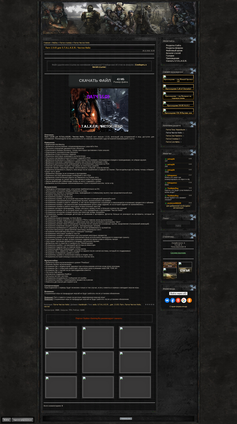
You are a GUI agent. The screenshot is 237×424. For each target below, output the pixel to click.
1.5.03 (116, 305)
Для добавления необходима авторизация (178, 207)
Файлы (55, 43)
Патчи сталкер (66, 43)
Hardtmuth (83, 305)
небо (95, 305)
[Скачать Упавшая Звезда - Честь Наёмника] (98, 372)
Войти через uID (178, 293)
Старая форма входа (178, 306)
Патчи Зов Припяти (174, 136)
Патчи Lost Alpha (172, 142)
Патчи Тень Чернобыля (175, 130)
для (111, 305)
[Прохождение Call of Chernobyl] (178, 87)
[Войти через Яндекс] (178, 300)
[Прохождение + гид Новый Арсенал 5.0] (178, 78)
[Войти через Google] (183, 300)
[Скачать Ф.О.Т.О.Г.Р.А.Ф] (135, 347)
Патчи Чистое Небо (81, 43)
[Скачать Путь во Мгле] (98, 347)
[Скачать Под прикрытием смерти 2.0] (98, 397)
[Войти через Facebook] (172, 300)
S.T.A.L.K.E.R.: (103, 305)
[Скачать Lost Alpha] (61, 347)
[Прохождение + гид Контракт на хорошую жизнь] (178, 94)
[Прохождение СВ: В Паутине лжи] (178, 111)
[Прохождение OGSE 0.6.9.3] (178, 104)
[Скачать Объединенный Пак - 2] (135, 397)
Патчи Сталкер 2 (173, 139)
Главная (47, 43)
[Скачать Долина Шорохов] (135, 372)
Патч (122, 305)
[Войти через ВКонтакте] (167, 300)
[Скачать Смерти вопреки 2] (61, 397)
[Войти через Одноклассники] (189, 300)
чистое (47, 306)
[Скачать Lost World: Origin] (61, 372)
